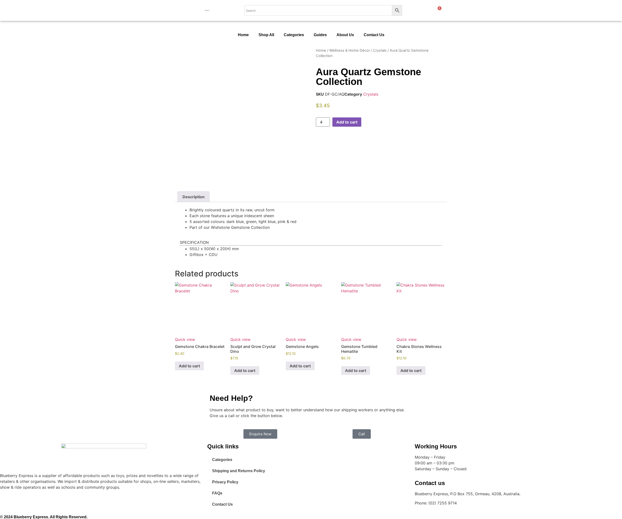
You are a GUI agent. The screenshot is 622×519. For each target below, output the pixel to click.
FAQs (217, 493)
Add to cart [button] (189, 365)
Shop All (266, 35)
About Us (345, 35)
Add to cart (346, 122)
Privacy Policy (225, 482)
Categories (294, 35)
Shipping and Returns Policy (238, 471)
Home (243, 35)
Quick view (185, 339)
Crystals (380, 50)
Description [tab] (193, 196)
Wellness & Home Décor (349, 50)
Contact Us (374, 35)
